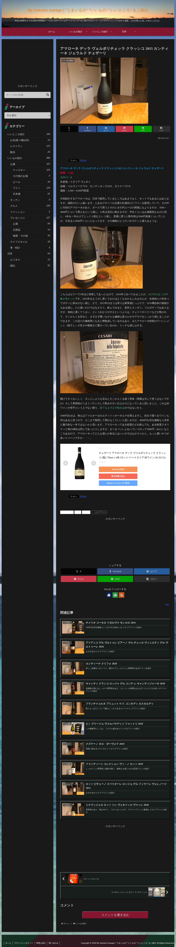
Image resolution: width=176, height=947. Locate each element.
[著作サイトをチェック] (109, 595)
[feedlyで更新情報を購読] (115, 595)
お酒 (78, 512)
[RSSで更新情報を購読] (121, 595)
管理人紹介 (41, 943)
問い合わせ (53, 943)
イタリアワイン (100, 512)
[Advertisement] (115, 148)
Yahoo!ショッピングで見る (118, 483)
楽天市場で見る (118, 476)
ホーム (8, 943)
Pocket (83, 160)
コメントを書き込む (115, 915)
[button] (161, 129)
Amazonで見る (118, 469)
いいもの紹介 (68, 512)
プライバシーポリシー (23, 943)
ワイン (87, 512)
